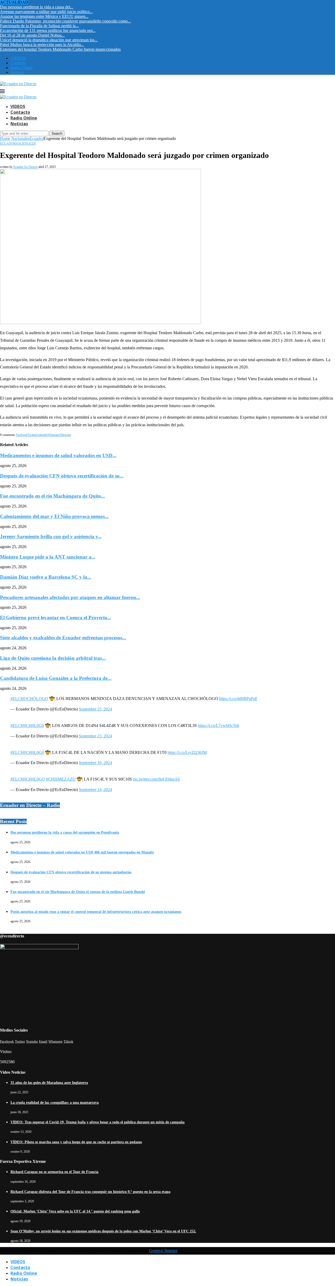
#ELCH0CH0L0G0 (27, 725)
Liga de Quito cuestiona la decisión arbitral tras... (53, 658)
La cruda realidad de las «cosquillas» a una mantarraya (54, 1103)
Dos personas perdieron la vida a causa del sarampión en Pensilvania (64, 832)
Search (57, 133)
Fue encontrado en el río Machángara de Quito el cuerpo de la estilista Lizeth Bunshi (77, 892)
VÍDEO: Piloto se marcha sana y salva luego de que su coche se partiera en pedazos (76, 1142)
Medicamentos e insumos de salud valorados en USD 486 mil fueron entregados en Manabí (82, 852)
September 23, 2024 (95, 736)
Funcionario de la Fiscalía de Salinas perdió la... (39, 26)
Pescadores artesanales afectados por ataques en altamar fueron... (70, 597)
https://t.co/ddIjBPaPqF (238, 698)
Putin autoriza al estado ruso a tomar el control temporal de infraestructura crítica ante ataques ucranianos (95, 912)
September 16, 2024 (95, 762)
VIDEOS (18, 58)
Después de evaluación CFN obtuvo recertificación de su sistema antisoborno (70, 872)
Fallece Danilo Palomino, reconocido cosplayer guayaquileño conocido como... (65, 21)
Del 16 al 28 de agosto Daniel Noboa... (32, 35)
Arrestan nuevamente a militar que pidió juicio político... (46, 11)
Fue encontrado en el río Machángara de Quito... (52, 496)
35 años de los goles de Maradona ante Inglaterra (49, 1083)
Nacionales (20, 138)
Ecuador (36, 138)
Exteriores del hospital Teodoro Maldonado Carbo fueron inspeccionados (60, 49)
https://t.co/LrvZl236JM (187, 752)
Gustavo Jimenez (163, 1250)
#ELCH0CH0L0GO (27, 779)
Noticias (17, 72)
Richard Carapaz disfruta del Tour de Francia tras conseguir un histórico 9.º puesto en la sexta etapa (90, 1192)
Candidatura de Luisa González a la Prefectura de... (55, 678)
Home (5, 138)
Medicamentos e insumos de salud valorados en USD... (58, 455)
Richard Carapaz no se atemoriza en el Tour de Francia (54, 1172)
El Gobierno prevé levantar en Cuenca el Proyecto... (55, 617)
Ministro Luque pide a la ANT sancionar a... (47, 557)
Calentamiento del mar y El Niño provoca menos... (54, 516)
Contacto (17, 63)
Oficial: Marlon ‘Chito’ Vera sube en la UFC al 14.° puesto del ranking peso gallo (75, 1211)
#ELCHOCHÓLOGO (29, 698)
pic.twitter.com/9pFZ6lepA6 (156, 779)
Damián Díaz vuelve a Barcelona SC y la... (45, 577)
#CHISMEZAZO (61, 779)
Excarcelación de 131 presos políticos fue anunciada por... (48, 30)
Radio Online (21, 67)
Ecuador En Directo (25, 167)
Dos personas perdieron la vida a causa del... (36, 7)
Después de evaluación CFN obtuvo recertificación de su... (62, 476)
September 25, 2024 (95, 709)
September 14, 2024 (95, 789)
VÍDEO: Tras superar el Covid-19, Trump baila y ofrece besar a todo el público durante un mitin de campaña (97, 1122)
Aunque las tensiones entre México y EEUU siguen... (44, 16)
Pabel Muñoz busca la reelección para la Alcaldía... (42, 44)
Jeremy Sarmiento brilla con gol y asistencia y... (51, 536)
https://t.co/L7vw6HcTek (218, 725)
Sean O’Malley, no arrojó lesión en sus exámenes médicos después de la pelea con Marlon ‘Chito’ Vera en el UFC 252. (103, 1231)
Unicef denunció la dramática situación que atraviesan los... (49, 40)
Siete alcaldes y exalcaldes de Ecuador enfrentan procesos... (63, 637)
